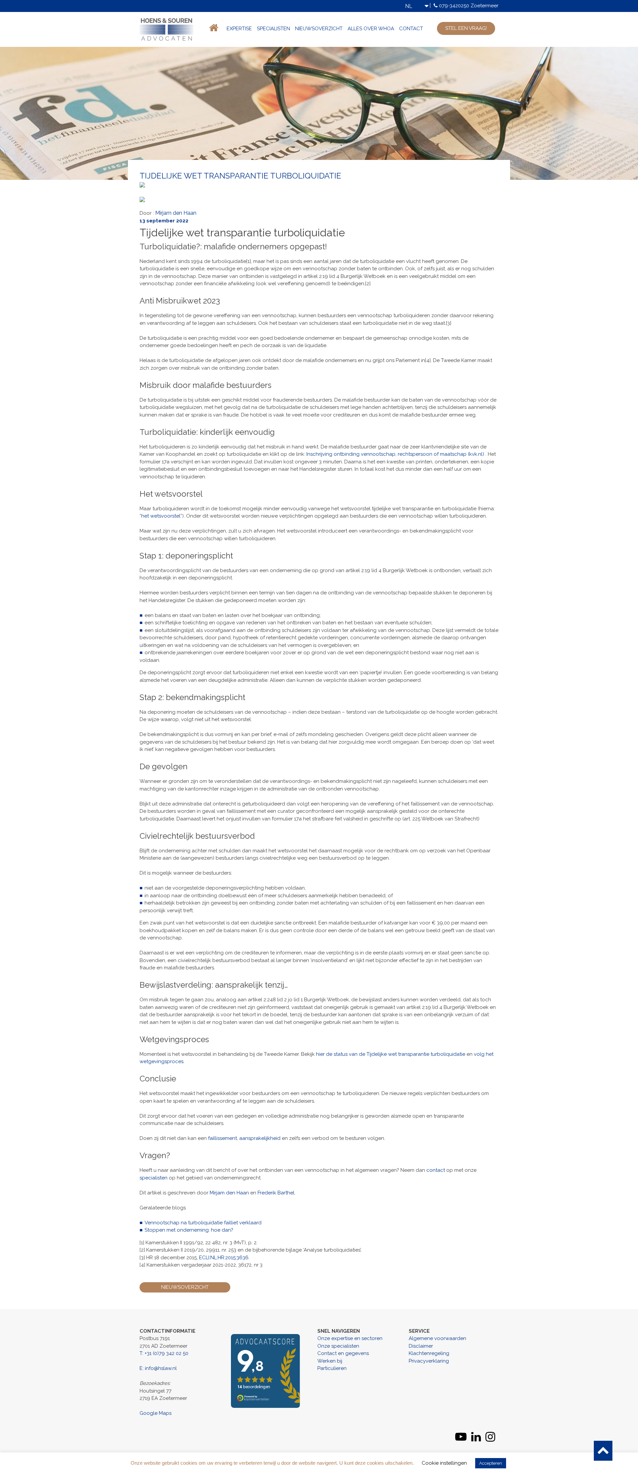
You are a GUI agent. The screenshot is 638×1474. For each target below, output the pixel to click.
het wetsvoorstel (160, 516)
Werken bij (329, 1361)
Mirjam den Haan (175, 213)
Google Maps (155, 1413)
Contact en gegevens (343, 1353)
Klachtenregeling (429, 1353)
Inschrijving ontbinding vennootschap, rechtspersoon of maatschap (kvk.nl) (395, 454)
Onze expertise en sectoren (349, 1338)
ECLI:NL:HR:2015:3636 (224, 1258)
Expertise (239, 29)
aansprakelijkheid (259, 1138)
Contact (411, 29)
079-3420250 (454, 6)
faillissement (222, 1138)
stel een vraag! (466, 28)
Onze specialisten (338, 1346)
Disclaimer (421, 1346)
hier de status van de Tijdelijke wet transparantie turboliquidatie (390, 1054)
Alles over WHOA (371, 29)
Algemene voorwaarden (437, 1338)
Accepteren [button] (490, 1463)
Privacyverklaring (429, 1361)
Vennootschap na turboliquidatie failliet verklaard (203, 1223)
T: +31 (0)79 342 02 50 (164, 1353)
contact (435, 1170)
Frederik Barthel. (276, 1193)
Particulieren (332, 1368)
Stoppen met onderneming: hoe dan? (189, 1230)
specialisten (153, 1178)
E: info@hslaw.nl (158, 1368)
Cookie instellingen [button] (444, 1463)
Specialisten (273, 29)
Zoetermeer (484, 6)
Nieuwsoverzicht (319, 29)
